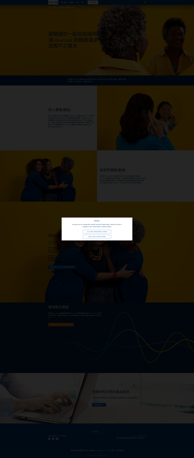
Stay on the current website (97, 236)
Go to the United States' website (97, 231)
